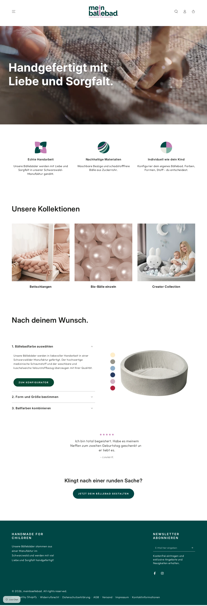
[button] (176, 11)
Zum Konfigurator (34, 382)
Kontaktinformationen (146, 597)
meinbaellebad (32, 591)
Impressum (122, 597)
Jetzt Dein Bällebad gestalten (103, 493)
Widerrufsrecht (49, 597)
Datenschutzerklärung (76, 597)
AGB (96, 597)
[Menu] (13, 11)
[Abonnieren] (193, 547)
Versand (107, 597)
